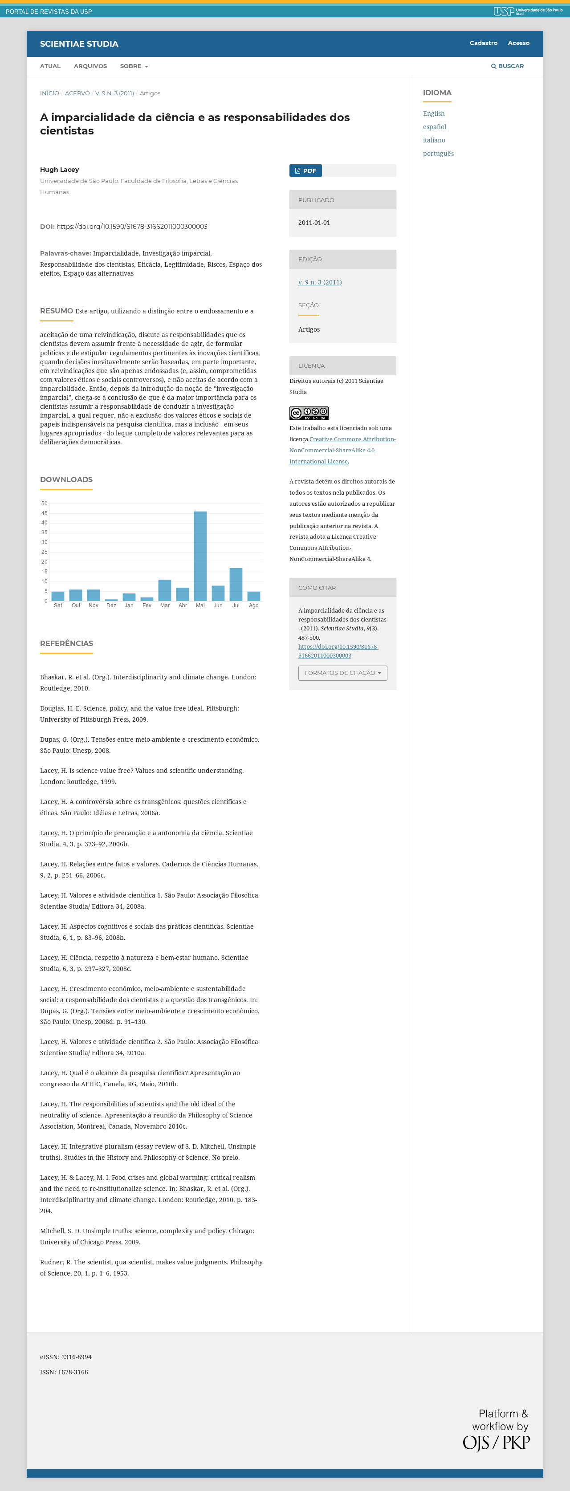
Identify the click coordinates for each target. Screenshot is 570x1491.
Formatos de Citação (340, 672)
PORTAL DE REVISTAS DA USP (49, 12)
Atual (50, 65)
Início (49, 93)
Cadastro (484, 42)
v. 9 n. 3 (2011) (114, 93)
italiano (434, 140)
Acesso (519, 42)
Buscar (510, 65)
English (434, 113)
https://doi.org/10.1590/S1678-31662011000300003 (132, 227)
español (434, 126)
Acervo (77, 93)
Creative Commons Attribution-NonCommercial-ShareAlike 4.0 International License (342, 450)
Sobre (131, 65)
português (438, 153)
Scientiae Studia (79, 44)
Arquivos (90, 65)
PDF (308, 170)
